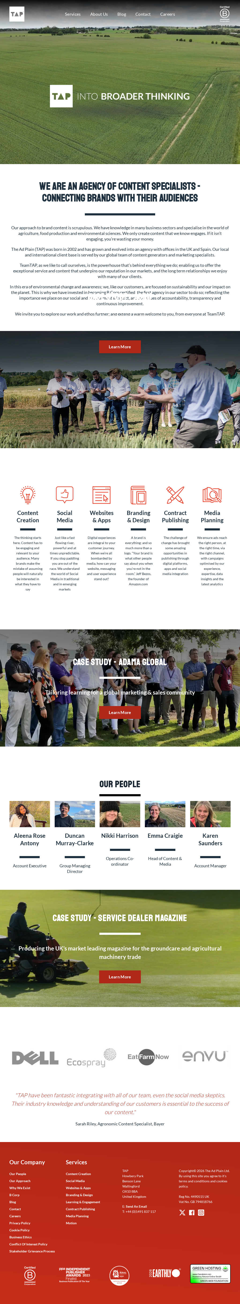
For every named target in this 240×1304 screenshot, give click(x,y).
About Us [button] (99, 14)
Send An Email (136, 1206)
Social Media (75, 1181)
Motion (71, 1223)
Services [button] (73, 14)
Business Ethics (20, 1237)
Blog (121, 14)
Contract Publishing (80, 1209)
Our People (17, 1174)
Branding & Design (79, 1195)
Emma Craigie (29, 835)
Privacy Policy (19, 1223)
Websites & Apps (78, 1188)
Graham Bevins (165, 835)
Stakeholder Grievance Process (32, 1251)
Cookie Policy (19, 1230)
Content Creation (78, 1174)
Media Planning (77, 1216)
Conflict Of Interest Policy (28, 1244)
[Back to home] (17, 14)
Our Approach (19, 1181)
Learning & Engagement (83, 1202)
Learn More (120, 346)
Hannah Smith (120, 835)
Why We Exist (19, 1188)
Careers (167, 14)
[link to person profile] (29, 813)
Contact (143, 14)
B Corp (14, 1195)
